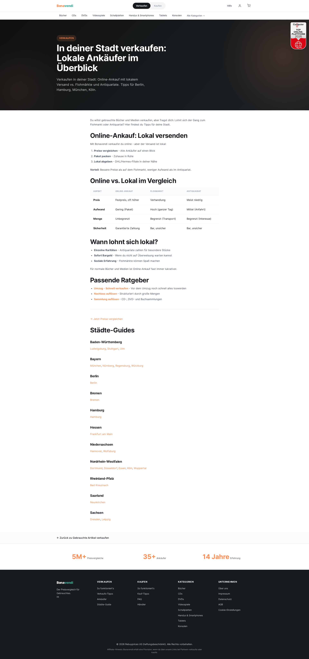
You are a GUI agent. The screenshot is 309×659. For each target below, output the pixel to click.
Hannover (96, 451)
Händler (141, 604)
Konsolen (177, 15)
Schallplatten (117, 15)
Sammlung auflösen (106, 299)
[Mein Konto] (239, 6)
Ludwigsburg (98, 348)
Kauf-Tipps (143, 593)
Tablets (163, 15)
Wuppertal (140, 468)
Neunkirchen (97, 502)
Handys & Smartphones (141, 15)
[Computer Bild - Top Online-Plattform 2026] (298, 36)
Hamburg (95, 416)
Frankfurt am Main (101, 434)
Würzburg (137, 365)
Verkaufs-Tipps (105, 593)
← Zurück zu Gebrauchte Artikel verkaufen (83, 537)
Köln (129, 468)
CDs (74, 15)
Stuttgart (112, 348)
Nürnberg (108, 365)
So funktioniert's (105, 588)
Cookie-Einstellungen (229, 610)
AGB (220, 604)
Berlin (93, 382)
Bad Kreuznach (99, 485)
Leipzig (106, 519)
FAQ (139, 599)
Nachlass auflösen (105, 293)
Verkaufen (141, 5)
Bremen (94, 399)
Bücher (63, 15)
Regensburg (122, 365)
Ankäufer (102, 599)
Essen (122, 468)
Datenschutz (225, 599)
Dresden (95, 519)
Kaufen (158, 5)
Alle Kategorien (195, 15)
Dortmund (96, 468)
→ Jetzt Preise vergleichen (106, 318)
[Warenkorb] (248, 6)
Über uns (223, 588)
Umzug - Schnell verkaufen (111, 288)
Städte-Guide (104, 604)
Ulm (122, 348)
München (95, 365)
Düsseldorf (110, 468)
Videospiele (99, 15)
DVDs (84, 15)
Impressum (224, 593)
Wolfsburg (109, 451)
